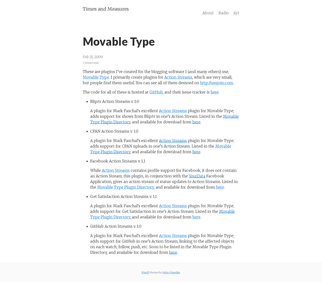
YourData (197, 176)
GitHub (156, 92)
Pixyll (145, 272)
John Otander (171, 272)
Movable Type (96, 77)
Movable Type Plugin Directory (125, 187)
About (208, 13)
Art (236, 13)
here (215, 92)
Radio (223, 13)
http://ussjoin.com (216, 83)
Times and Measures (106, 9)
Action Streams (178, 77)
